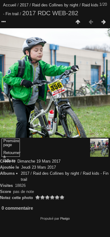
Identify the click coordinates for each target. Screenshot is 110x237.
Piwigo (65, 218)
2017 (24, 5)
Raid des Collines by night (55, 5)
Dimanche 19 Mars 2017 (39, 161)
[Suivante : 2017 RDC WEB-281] (103, 22)
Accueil (9, 5)
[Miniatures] (78, 22)
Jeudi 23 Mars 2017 (38, 167)
